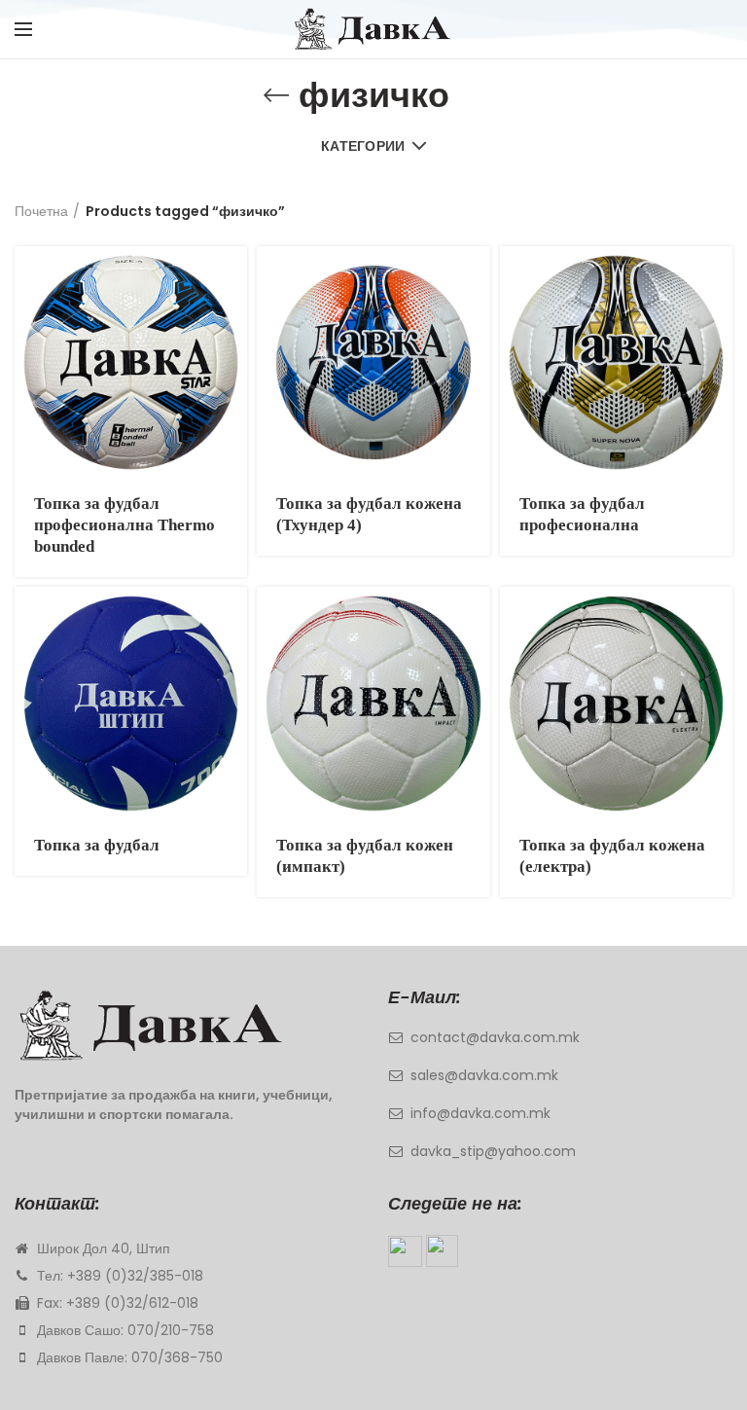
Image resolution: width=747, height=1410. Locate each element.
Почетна (41, 211)
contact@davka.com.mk (495, 1037)
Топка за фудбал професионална (582, 514)
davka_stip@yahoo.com (493, 1151)
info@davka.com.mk (480, 1113)
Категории (363, 146)
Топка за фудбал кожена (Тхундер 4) (369, 514)
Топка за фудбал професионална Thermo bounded (124, 525)
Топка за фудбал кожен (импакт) (364, 856)
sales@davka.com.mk (484, 1075)
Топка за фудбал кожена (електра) (612, 856)
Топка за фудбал (97, 845)
